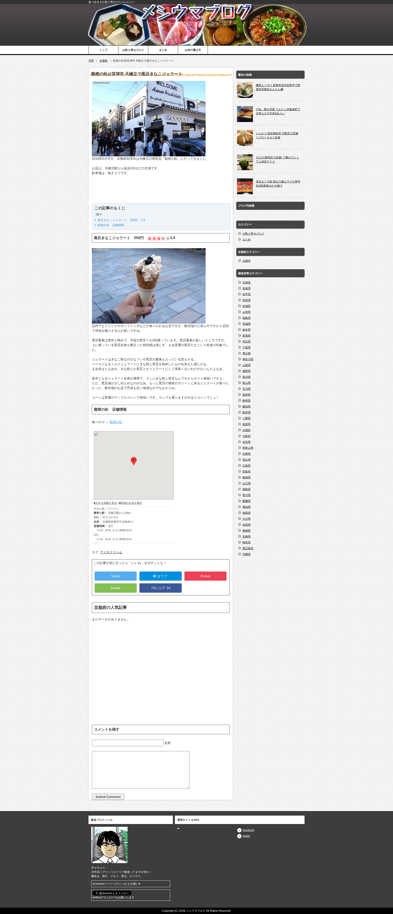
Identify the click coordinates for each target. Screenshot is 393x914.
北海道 (246, 282)
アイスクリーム (111, 552)
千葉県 (246, 347)
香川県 (246, 495)
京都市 (246, 260)
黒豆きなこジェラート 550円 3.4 (121, 220)
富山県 (246, 383)
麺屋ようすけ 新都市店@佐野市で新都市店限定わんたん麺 (278, 87)
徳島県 (246, 489)
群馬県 (246, 335)
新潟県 (246, 377)
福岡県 (246, 512)
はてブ (160, 576)
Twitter (115, 576)
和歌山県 (247, 448)
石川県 (246, 388)
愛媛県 (246, 501)
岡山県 (246, 459)
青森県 (246, 288)
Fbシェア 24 (160, 588)
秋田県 (246, 300)
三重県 (246, 418)
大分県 (246, 518)
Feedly (115, 588)
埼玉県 (246, 341)
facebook (248, 830)
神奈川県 (247, 359)
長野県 (246, 371)
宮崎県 (246, 536)
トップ (103, 50)
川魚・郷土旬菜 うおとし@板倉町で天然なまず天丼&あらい (278, 111)
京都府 (103, 60)
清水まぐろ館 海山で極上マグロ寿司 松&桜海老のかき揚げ (278, 183)
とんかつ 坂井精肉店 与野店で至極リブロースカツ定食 (277, 135)
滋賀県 (246, 424)
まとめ (163, 50)
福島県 (246, 318)
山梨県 (246, 365)
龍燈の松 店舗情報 (111, 225)
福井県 (246, 394)
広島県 (246, 465)
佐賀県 (246, 524)
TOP (91, 60)
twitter (246, 836)
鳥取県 (246, 471)
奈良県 (246, 442)
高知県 (246, 507)
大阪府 (246, 436)
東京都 (246, 353)
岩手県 (246, 294)
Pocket (205, 576)
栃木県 (246, 329)
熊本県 (246, 542)
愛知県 (246, 406)
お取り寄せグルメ (133, 50)
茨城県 (246, 323)
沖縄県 (246, 554)
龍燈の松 (116, 422)
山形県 (246, 312)
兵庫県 (246, 453)
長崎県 (246, 530)
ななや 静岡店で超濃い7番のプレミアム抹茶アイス (277, 159)
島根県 (246, 477)
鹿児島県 (247, 548)
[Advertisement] (160, 191)
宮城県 (246, 306)
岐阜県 (246, 412)
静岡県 (246, 400)
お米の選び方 (193, 50)
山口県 (246, 483)
